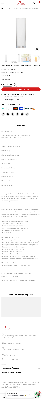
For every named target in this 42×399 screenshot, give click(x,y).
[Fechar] (32, 394)
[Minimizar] (29, 394)
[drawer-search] (35, 3)
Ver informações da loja (11, 100)
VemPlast (13, 70)
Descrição (21, 125)
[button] (16, 84)
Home (3, 8)
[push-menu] (2, 3)
